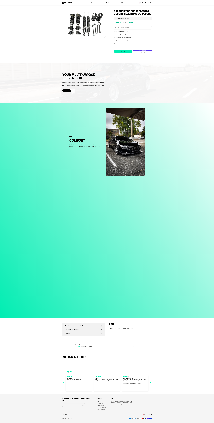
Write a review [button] (135, 346)
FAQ (122, 2)
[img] (107, 371)
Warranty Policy (100, 405)
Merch (113, 2)
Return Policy (100, 403)
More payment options (142, 52)
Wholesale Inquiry (101, 409)
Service (108, 2)
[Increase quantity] (120, 46)
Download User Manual (118, 58)
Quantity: (115, 43)
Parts (118, 2)
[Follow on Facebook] (63, 414)
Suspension (93, 2)
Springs (101, 2)
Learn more (66, 90)
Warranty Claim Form (101, 407)
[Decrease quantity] (115, 46)
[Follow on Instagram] (66, 414)
